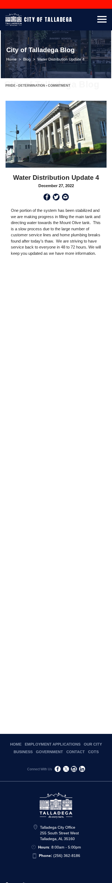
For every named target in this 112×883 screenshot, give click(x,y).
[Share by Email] (65, 198)
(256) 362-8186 (59, 855)
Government (49, 752)
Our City (93, 744)
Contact (75, 752)
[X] (66, 769)
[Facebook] (58, 769)
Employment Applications (52, 744)
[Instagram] (74, 769)
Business (23, 752)
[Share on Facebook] (46, 198)
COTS (93, 752)
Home (15, 744)
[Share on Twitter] (56, 198)
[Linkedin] (82, 769)
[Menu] (102, 18)
